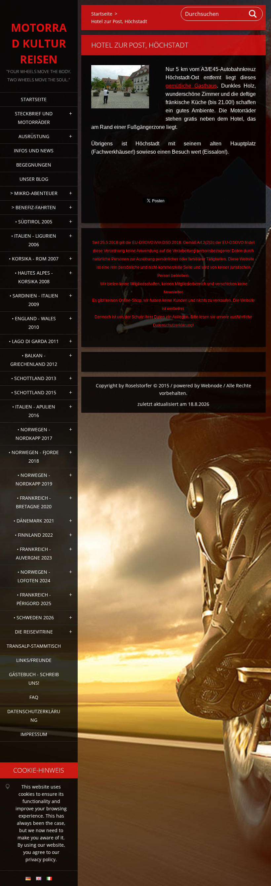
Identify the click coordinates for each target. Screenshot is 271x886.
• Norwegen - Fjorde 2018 (34, 456)
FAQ (33, 697)
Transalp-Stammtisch (34, 646)
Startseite (34, 99)
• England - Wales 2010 (34, 322)
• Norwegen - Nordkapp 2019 (34, 479)
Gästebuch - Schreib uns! (34, 678)
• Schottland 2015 (33, 392)
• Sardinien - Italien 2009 (34, 299)
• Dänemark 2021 (34, 521)
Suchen (253, 14)
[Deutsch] (28, 878)
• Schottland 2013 (33, 378)
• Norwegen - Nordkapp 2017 (34, 433)
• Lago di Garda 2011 (34, 341)
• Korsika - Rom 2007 (33, 258)
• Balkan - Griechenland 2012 (33, 359)
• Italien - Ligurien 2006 (33, 240)
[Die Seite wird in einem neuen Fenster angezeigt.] (120, 86)
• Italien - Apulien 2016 (33, 411)
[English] (38, 878)
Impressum (33, 734)
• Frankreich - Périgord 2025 (34, 599)
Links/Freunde (34, 660)
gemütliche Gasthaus (191, 86)
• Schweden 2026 (34, 617)
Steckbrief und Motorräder (34, 117)
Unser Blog (33, 179)
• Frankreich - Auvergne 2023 (34, 553)
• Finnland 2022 (34, 535)
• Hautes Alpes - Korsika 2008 (34, 277)
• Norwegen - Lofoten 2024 (34, 576)
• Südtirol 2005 (33, 221)
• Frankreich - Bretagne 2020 (34, 502)
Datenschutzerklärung (33, 715)
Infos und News (34, 150)
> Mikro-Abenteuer (34, 193)
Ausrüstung (34, 136)
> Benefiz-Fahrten (34, 207)
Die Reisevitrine (34, 632)
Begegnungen (33, 165)
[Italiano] (49, 878)
